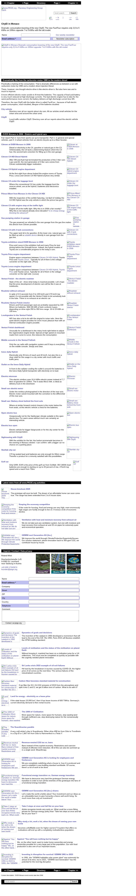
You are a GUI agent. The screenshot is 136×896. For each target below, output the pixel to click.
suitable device (30, 235)
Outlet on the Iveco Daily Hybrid (15, 364)
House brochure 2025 (20, 489)
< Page (25, 3)
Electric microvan (9, 376)
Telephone (6, 606)
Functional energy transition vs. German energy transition (48, 775)
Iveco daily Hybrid (9, 352)
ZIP (3, 594)
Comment (6, 609)
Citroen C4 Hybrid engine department (18, 169)
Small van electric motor (12, 388)
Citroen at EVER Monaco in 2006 (16, 144)
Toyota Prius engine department (15, 254)
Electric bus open (9, 425)
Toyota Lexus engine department (16, 266)
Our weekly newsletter (65, 35)
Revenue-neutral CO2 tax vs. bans (37, 742)
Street (4, 590)
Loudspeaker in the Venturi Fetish (16, 315)
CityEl (4, 117)
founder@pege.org (9, 569)
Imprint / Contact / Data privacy (17, 551)
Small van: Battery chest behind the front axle (22, 401)
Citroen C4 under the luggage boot (17, 181)
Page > (57, 3)
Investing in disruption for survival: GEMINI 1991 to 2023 (47, 854)
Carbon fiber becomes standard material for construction (45, 681)
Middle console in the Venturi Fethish (18, 340)
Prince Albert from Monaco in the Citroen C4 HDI (23, 194)
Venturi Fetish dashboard (12, 327)
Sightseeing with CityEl (11, 437)
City (3, 598)
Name (4, 35)
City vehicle (6, 109)
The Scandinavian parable (22, 727)
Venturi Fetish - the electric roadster (17, 279)
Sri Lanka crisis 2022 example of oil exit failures (43, 665)
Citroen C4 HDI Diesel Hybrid (14, 157)
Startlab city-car (8, 450)
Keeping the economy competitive (34, 504)
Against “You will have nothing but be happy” (38, 839)
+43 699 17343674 (9, 567)
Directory (41, 3)
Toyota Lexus (23, 259)
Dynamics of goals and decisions (37, 633)
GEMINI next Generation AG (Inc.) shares (40, 791)
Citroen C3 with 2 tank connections (17, 230)
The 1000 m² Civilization (32, 712)
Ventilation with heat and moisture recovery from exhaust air (49, 520)
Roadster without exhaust (13, 291)
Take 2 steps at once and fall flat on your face (42, 806)
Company (6, 586)
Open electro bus (9, 413)
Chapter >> (73, 3)
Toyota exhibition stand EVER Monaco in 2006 (22, 242)
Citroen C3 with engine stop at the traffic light (22, 205)
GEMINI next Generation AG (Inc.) (37, 535)
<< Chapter (9, 3)
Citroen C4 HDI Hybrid (48, 257)
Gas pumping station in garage (15, 218)
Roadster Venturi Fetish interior (15, 303)
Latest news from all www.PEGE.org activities (24, 483)
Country (5, 602)
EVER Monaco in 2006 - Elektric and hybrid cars (25, 134)
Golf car (4, 462)
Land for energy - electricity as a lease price (30, 696)
